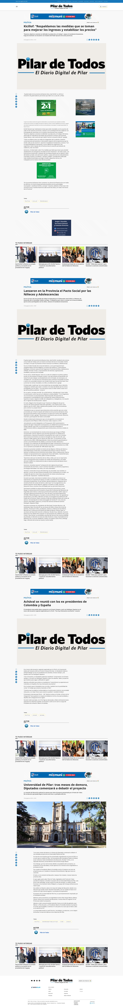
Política (59, 1)
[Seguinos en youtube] (31, 981)
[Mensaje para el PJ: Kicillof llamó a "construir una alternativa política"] (50, 255)
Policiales (75, 1)
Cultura (106, 1)
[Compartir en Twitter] (94, 39)
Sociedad (86, 1)
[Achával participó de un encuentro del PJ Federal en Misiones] (73, 255)
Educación (68, 1)
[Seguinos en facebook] (39, 981)
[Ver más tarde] (87, 39)
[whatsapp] (89, 39)
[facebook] (91, 39)
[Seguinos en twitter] (34, 981)
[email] (96, 39)
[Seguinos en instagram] (37, 981)
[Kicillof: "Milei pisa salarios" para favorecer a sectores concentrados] (97, 255)
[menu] (16, 6)
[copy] (98, 39)
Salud (63, 1)
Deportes (92, 1)
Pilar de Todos (34, 212)
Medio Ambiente (99, 1)
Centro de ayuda (77, 1000)
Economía (80, 1)
